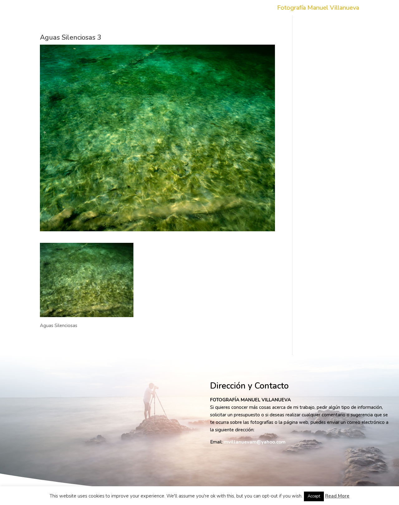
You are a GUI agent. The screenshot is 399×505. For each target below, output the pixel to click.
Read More (337, 496)
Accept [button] (314, 496)
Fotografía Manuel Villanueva (318, 9)
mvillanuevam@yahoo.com (255, 442)
